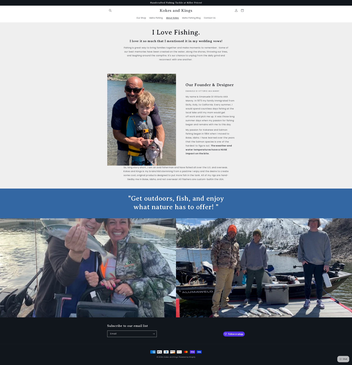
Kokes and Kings (171, 357)
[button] (110, 10)
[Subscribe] (154, 334)
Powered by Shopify (187, 357)
